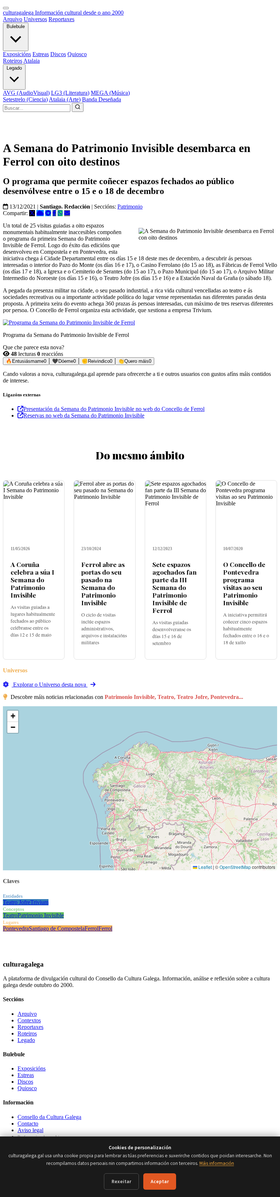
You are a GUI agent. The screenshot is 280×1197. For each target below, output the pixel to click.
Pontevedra (16, 928)
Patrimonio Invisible (41, 915)
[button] (12, 716)
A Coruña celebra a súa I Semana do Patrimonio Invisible (32, 579)
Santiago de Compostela (57, 928)
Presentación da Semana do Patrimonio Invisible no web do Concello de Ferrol (114, 409)
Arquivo (12, 19)
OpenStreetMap (235, 867)
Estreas (40, 54)
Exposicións (17, 54)
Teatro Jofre (16, 902)
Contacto (28, 1123)
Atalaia (31, 61)
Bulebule (16, 26)
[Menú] (6, 8)
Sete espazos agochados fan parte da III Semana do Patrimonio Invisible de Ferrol (174, 587)
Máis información (216, 1163)
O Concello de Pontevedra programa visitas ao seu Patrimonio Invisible (244, 583)
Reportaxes (61, 19)
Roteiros (12, 61)
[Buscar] (77, 107)
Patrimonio (130, 206)
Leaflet (204, 867)
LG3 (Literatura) (70, 93)
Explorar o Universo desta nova (50, 684)
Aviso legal (30, 1130)
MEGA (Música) (110, 93)
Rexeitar (121, 1181)
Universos (35, 19)
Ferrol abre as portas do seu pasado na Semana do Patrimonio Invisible (103, 583)
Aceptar (160, 1181)
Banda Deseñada (101, 99)
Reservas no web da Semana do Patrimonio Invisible (83, 415)
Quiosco (77, 54)
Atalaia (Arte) (65, 99)
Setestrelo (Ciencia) (25, 99)
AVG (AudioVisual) (26, 93)
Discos (58, 54)
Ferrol (91, 928)
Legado (14, 68)
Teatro (10, 915)
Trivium (39, 902)
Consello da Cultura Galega (49, 1117)
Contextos (29, 1020)
